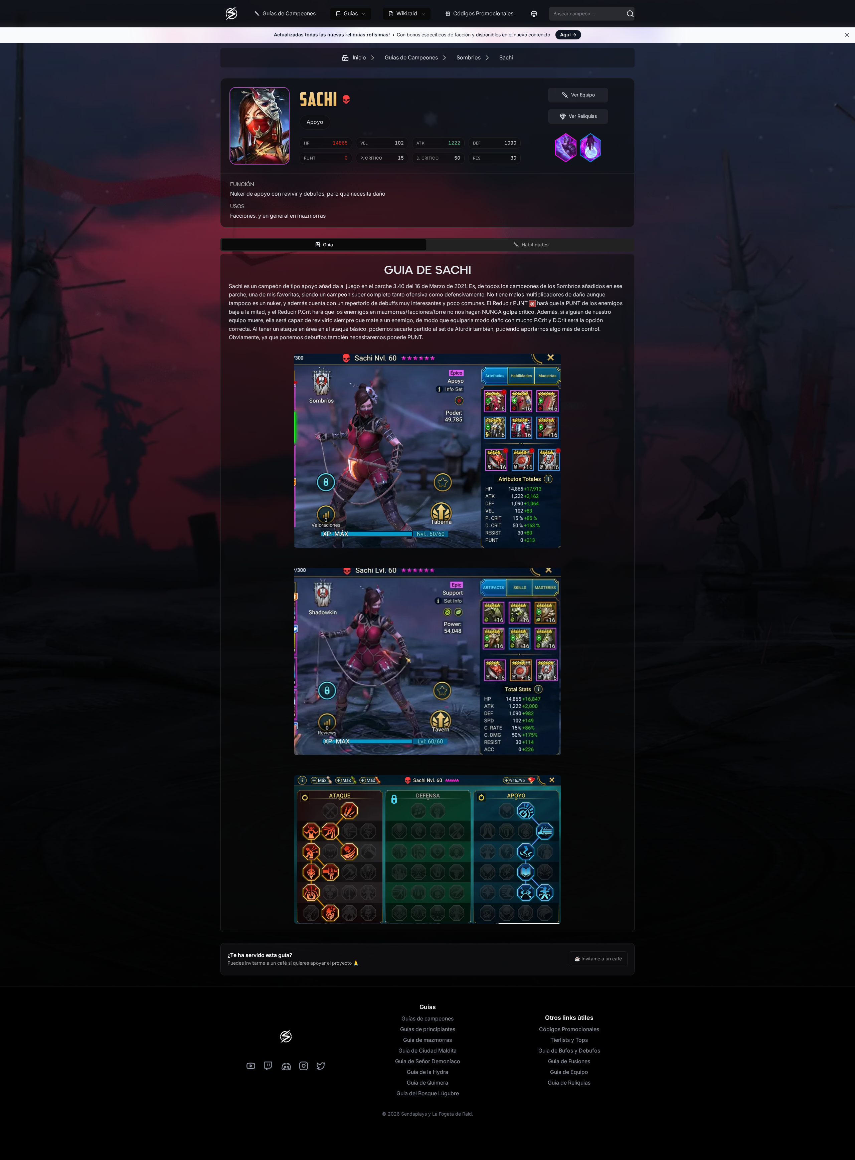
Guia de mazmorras (427, 1039)
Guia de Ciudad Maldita (427, 1050)
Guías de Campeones (411, 57)
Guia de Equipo (569, 1072)
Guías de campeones (427, 1018)
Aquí (568, 34)
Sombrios (469, 57)
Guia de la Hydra (427, 1072)
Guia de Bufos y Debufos (569, 1050)
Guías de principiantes (427, 1029)
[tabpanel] (427, 593)
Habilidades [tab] (535, 244)
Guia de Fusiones (569, 1061)
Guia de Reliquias (569, 1082)
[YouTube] (250, 1066)
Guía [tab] (328, 244)
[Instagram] (303, 1066)
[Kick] (286, 1066)
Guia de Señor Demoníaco (427, 1061)
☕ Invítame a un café (598, 958)
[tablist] (427, 244)
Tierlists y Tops (569, 1039)
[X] (321, 1066)
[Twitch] (268, 1066)
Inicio (359, 57)
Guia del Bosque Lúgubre (427, 1093)
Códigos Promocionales (569, 1029)
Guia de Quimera (427, 1082)
